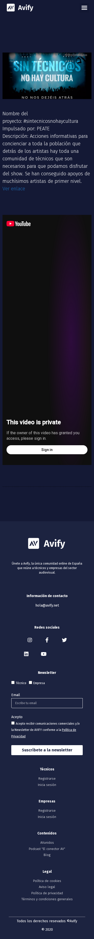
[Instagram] (29, 640)
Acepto (17, 717)
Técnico (21, 683)
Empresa (39, 683)
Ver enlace (14, 189)
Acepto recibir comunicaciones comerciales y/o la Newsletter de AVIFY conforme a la (45, 730)
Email (15, 695)
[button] (84, 8)
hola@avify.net (47, 605)
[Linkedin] (26, 654)
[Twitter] (64, 640)
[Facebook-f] (47, 640)
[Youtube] (43, 654)
